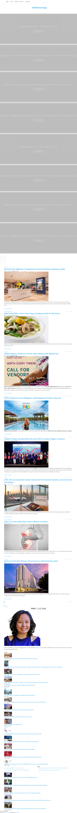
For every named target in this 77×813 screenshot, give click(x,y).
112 (5, 605)
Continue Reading (39, 89)
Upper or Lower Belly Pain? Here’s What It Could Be (26, 522)
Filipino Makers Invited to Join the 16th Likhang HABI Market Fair (31, 354)
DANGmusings (39, 7)
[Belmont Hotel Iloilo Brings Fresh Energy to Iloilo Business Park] (26, 578)
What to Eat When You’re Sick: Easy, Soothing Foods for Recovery (32, 313)
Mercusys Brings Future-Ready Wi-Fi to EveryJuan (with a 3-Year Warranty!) (21, 741)
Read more (6, 687)
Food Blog (27, 1)
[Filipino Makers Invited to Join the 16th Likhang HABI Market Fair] (26, 370)
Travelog (6, 396)
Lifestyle (5, 267)
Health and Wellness (8, 311)
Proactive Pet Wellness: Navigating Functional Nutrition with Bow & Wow (34, 269)
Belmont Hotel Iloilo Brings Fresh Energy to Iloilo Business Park (31, 561)
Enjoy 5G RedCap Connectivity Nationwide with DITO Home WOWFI (19, 749)
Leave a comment (69, 311)
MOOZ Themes (7, 812)
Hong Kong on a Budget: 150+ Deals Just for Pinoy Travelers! (18, 716)
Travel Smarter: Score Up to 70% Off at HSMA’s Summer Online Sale (19, 685)
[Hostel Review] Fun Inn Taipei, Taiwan (13, 724)
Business (6, 437)
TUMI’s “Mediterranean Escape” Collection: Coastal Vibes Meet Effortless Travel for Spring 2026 (26, 682)
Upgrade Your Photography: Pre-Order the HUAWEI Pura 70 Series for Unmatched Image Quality (26, 764)
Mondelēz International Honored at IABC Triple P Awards (49, 770)
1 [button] (3, 255)
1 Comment (70, 601)
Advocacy (6, 351)
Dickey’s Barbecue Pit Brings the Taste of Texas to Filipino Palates (16, 770)
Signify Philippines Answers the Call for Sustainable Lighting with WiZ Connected (22, 757)
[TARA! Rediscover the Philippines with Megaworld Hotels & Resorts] (26, 415)
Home (7, 1)
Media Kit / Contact (19, 1)
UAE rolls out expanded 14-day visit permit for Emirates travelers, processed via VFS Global (25, 702)
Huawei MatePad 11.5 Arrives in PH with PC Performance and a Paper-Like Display (23, 733)
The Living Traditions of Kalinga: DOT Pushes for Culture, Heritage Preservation (22, 793)
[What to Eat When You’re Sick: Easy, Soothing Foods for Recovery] (26, 329)
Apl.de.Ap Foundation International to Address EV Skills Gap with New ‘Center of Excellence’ (25, 808)
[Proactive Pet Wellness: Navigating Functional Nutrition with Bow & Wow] (26, 286)
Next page (6, 606)
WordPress (17, 812)
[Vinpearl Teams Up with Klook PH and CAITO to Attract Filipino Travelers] (26, 454)
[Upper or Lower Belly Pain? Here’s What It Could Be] (26, 537)
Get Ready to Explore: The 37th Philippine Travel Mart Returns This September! (22, 674)
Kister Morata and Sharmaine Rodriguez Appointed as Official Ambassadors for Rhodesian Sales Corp (27, 800)
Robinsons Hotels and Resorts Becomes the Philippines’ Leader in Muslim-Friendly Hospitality (25, 785)
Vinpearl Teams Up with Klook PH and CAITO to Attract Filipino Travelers (34, 439)
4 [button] (3, 262)
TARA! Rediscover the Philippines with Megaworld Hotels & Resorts (32, 398)
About (11, 1)
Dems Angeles (8, 271)
